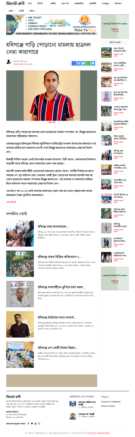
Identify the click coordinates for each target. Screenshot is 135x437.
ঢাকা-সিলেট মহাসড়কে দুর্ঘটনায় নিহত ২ (121, 51)
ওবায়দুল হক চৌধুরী (86, 414)
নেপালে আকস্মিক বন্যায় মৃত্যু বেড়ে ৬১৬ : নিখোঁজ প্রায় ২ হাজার (121, 110)
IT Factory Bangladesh (97, 433)
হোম (30, 3)
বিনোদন (118, 3)
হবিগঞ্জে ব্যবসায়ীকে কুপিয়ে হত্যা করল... (61, 287)
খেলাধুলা (105, 3)
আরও (32, 11)
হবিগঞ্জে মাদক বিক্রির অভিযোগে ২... (60, 257)
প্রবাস (11, 11)
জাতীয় (53, 3)
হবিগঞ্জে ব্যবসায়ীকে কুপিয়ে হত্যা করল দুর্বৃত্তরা (121, 226)
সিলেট (40, 3)
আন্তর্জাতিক (79, 3)
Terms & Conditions (110, 401)
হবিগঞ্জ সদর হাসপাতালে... (53, 226)
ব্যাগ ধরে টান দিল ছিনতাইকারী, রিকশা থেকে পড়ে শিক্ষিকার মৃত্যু (121, 96)
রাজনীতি (92, 3)
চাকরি (21, 11)
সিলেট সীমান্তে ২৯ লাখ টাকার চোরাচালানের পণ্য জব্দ (121, 198)
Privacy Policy (108, 406)
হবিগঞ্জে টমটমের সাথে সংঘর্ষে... (57, 317)
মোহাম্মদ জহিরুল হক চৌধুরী (87, 403)
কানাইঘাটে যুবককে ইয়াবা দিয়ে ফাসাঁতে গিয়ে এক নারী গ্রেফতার (121, 242)
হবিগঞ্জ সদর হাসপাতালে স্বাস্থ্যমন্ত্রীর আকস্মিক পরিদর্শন (121, 154)
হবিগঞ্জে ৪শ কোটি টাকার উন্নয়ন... (58, 347)
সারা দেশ (65, 3)
